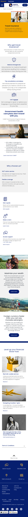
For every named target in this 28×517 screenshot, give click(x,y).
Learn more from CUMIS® (10, 155)
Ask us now (14, 335)
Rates (4, 491)
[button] (14, 445)
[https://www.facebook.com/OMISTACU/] (3, 509)
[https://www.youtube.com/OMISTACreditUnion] (21, 509)
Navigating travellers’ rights (11, 403)
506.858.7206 (21, 468)
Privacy (22, 499)
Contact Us (17, 488)
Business (11, 1)
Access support (8, 236)
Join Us (16, 486)
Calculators (6, 493)
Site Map (16, 499)
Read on (5, 381)
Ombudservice (7, 501)
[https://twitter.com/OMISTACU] (12, 509)
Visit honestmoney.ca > (9, 437)
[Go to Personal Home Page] (14, 5)
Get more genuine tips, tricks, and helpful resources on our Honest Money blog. (12, 433)
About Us (5, 486)
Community (6, 489)
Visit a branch (6, 479)
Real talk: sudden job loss (11, 374)
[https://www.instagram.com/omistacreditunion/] (16, 509)
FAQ (15, 489)
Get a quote (6, 203)
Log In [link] (25, 4)
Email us (21, 479)
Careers (4, 488)
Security (4, 499)
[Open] (2, 5)
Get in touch (6, 244)
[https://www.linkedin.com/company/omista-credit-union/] (8, 509)
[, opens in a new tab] (14, 364)
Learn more (6, 226)
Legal (10, 499)
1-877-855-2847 (7, 242)
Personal (3, 1)
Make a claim (7, 220)
